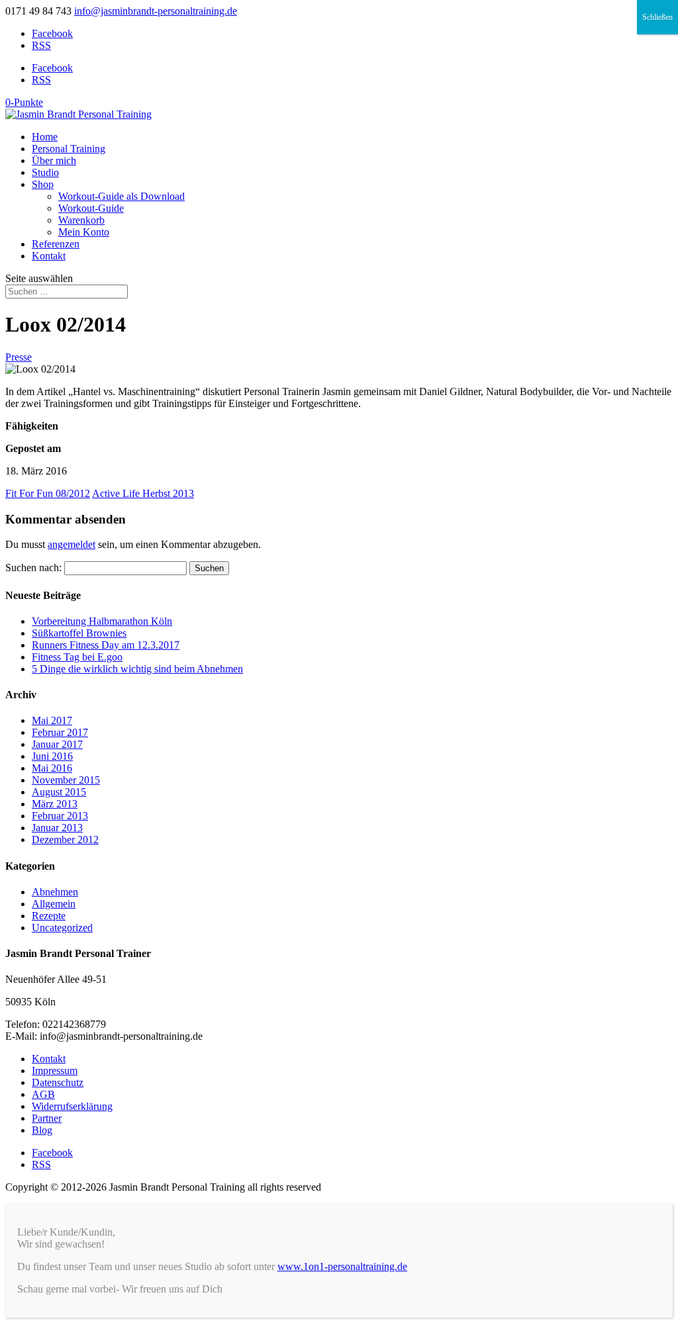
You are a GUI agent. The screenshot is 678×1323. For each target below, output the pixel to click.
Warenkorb (81, 220)
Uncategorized (62, 927)
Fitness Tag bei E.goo (77, 656)
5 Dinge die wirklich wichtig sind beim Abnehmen (137, 668)
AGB (43, 1094)
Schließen (657, 17)
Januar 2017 (57, 744)
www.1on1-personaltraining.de (342, 1266)
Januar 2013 (57, 827)
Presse (18, 357)
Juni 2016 (52, 756)
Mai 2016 (52, 768)
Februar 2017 (60, 732)
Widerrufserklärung (72, 1106)
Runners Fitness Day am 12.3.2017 (105, 645)
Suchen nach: (33, 567)
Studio (45, 172)
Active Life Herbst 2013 (143, 493)
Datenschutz (57, 1082)
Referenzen (55, 244)
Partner (47, 1118)
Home (45, 136)
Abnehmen (55, 891)
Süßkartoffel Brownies (79, 633)
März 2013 (54, 803)
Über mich (54, 160)
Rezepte (49, 915)
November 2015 (66, 780)
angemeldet (71, 544)
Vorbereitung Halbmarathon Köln (102, 621)
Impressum (54, 1070)
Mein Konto (83, 232)
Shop (43, 184)
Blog (42, 1130)
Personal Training (68, 148)
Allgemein (53, 903)
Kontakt (49, 255)
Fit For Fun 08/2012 (47, 493)
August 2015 (59, 792)
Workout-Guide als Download (121, 196)
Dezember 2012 (65, 839)
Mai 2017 (52, 720)
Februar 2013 (60, 815)
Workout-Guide (91, 208)
